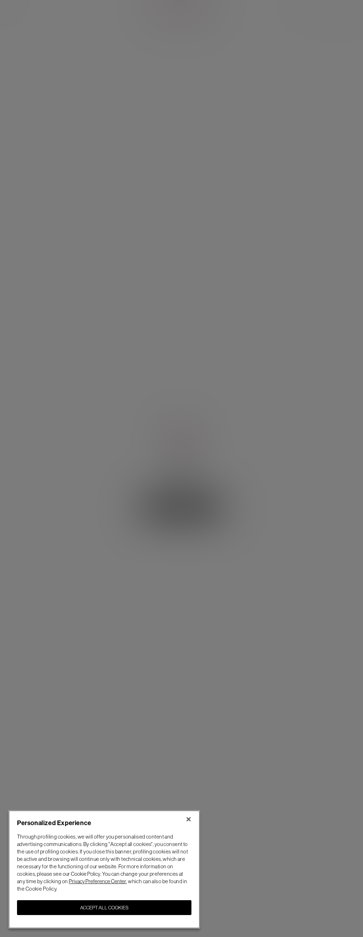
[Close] (188, 819)
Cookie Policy (85, 874)
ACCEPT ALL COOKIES (104, 907)
